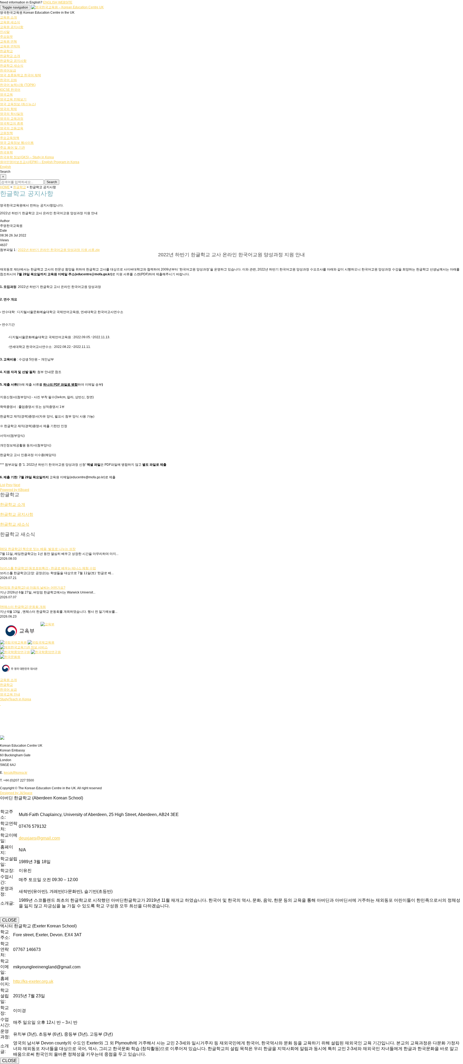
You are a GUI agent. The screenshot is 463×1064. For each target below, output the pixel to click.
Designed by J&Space (16, 793)
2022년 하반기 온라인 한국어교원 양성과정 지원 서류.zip (59, 250)
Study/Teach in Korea (15, 699)
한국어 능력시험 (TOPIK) (18, 85)
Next (16, 485)
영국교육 (6, 94)
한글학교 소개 (10, 56)
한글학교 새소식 (11, 65)
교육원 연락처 (10, 46)
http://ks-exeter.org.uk (33, 981)
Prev (9, 485)
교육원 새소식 (10, 22)
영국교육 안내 (10, 694)
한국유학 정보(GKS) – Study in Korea (27, 157)
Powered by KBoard (14, 490)
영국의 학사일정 (11, 114)
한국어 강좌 (8, 80)
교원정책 (6, 133)
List (2, 485)
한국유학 (6, 152)
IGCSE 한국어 (10, 90)
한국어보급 (8, 70)
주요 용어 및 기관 (12, 147)
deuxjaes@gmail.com (39, 838)
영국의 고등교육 (11, 128)
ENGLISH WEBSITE (57, 2)
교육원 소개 (8, 17)
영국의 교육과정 (11, 119)
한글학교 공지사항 (13, 61)
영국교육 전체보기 (13, 99)
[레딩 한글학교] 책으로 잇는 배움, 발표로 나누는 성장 (38, 549)
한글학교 (6, 51)
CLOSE (9, 920)
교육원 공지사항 (11, 27)
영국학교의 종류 (11, 123)
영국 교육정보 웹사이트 (17, 143)
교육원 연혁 (8, 41)
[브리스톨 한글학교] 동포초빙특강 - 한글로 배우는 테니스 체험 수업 (48, 568)
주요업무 (6, 37)
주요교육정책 (9, 138)
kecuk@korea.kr (15, 772)
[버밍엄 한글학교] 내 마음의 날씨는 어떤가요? (32, 587)
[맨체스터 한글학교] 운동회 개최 (23, 607)
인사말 (5, 32)
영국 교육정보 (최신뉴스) (18, 104)
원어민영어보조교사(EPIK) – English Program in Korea (39, 162)
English (5, 167)
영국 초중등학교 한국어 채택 (20, 75)
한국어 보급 (8, 689)
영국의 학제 (8, 109)
